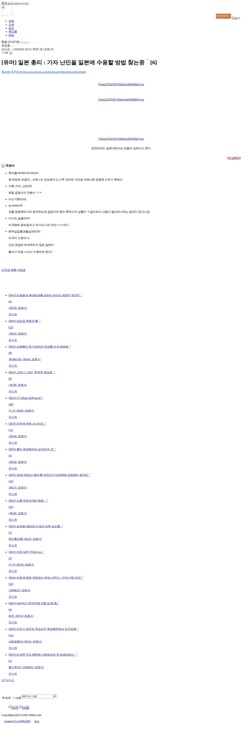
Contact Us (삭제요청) (17, 721)
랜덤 (11, 35)
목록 (13, 270)
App (36, 721)
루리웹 (13, 31)
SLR (11, 28)
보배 (11, 20)
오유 (11, 24)
